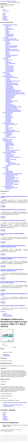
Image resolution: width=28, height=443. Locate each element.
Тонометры (8, 121)
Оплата (4, 17)
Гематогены (8, 28)
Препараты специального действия (13, 106)
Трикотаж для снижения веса (12, 181)
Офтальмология (9, 104)
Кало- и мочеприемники (11, 46)
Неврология (8, 99)
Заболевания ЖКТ (10, 87)
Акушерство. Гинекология (11, 77)
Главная (5, 12)
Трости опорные (9, 182)
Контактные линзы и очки (11, 49)
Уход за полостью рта (10, 151)
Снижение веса (9, 36)
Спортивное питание (8, 139)
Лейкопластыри (9, 127)
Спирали (8, 135)
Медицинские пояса (10, 176)
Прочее (7, 53)
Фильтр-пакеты (9, 171)
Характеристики (6, 355)
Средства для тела (10, 70)
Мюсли (7, 32)
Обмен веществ (9, 102)
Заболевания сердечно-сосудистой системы (15, 93)
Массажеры (8, 118)
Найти (2, 7)
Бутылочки (8, 153)
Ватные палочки (9, 143)
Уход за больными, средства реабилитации (12, 173)
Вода (7, 27)
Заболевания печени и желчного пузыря (15, 92)
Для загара (8, 73)
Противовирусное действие (12, 109)
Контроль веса (9, 98)
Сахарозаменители (10, 35)
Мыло (7, 146)
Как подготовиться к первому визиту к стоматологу (13, 305)
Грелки (7, 44)
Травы (7, 169)
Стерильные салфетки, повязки (13, 131)
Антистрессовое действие (11, 83)
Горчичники (8, 43)
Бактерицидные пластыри (11, 124)
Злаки (7, 30)
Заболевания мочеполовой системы (14, 90)
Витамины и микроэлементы (12, 84)
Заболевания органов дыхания (12, 91)
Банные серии (9, 59)
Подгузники (8, 161)
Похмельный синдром (11, 105)
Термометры (8, 120)
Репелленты (8, 75)
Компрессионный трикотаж (12, 174)
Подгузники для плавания (14, 164)
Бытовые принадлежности (12, 187)
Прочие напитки (9, 34)
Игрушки (8, 158)
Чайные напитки (9, 172)
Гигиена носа (9, 113)
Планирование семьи (8, 132)
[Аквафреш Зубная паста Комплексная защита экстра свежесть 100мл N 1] (7, 341)
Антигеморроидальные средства (13, 80)
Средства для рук (9, 69)
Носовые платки (9, 147)
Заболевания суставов (10, 94)
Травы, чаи (5, 167)
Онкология (8, 103)
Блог (4, 15)
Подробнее (3, 205)
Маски (7, 51)
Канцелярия (8, 188)
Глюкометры (8, 114)
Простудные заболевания (11, 107)
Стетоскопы (8, 119)
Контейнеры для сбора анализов (13, 50)
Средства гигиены (7, 140)
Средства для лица (10, 66)
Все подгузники (11, 162)
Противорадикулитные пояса (12, 180)
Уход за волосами (9, 71)
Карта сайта (5, 20)
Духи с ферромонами (10, 63)
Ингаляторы (8, 116)
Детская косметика (10, 154)
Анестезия (8, 79)
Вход (4, 9)
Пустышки (8, 165)
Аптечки (8, 41)
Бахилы (7, 42)
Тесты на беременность (11, 137)
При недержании (9, 179)
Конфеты (8, 31)
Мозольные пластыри (10, 130)
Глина (7, 61)
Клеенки (8, 48)
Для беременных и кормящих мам (13, 157)
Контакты (5, 18)
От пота (7, 148)
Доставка (5, 16)
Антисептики (9, 82)
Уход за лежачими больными (12, 184)
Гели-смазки (8, 133)
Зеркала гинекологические (12, 45)
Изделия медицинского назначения (11, 39)
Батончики (8, 25)
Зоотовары (5, 37)
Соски (7, 166)
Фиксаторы (8, 185)
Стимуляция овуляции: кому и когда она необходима (13, 220)
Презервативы (9, 134)
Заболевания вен (9, 86)
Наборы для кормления (11, 159)
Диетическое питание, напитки (10, 24)
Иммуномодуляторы (10, 97)
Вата (7, 126)
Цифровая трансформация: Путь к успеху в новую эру (13, 209)
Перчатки (8, 52)
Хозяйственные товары (8, 186)
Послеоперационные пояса (12, 178)
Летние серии (6, 72)
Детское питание (9, 155)
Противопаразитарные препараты (13, 111)
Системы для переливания (12, 55)
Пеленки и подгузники (11, 38)
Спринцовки (8, 56)
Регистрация (6, 10)
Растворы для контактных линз (13, 150)
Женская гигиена (9, 145)
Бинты (7, 125)
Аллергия (8, 78)
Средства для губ (9, 65)
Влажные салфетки (10, 144)
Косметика (5, 58)
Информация (6, 354)
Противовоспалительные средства (13, 110)
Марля (7, 128)
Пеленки (8, 160)
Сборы (7, 168)
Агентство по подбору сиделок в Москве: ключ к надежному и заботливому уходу (12, 270)
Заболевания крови (10, 89)
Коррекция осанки (10, 175)
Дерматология (9, 85)
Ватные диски (9, 141)
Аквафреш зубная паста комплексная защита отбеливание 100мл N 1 (13, 405)
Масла (7, 64)
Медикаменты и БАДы (8, 76)
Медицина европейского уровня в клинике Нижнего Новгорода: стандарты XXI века (13, 246)
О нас (4, 14)
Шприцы (8, 57)
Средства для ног (9, 68)
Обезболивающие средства (12, 100)
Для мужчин (8, 62)
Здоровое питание (10, 29)
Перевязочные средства (8, 123)
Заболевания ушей (10, 96)
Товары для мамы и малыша (9, 152)
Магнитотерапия (9, 117)
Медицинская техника (8, 112)
